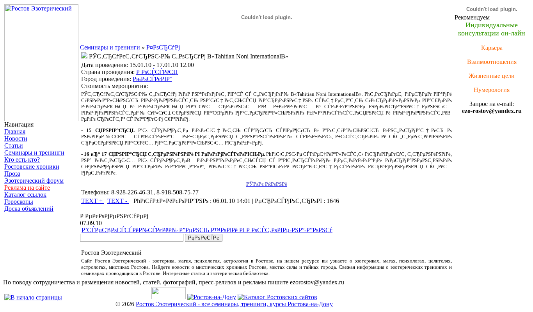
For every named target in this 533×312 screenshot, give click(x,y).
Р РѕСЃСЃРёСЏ (157, 72)
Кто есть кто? (22, 159)
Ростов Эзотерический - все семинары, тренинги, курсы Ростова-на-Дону (234, 304)
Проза (12, 173)
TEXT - (118, 200)
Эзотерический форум (34, 180)
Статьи (13, 145)
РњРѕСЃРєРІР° (152, 79)
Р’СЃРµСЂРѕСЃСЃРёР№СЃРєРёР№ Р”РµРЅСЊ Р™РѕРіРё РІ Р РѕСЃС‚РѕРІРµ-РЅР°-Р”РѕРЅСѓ (207, 230)
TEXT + (92, 200)
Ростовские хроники (31, 166)
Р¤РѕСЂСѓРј (163, 47)
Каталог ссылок (25, 194)
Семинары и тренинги (34, 152)
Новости (15, 138)
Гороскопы (18, 201)
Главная (14, 131)
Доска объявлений (28, 208)
